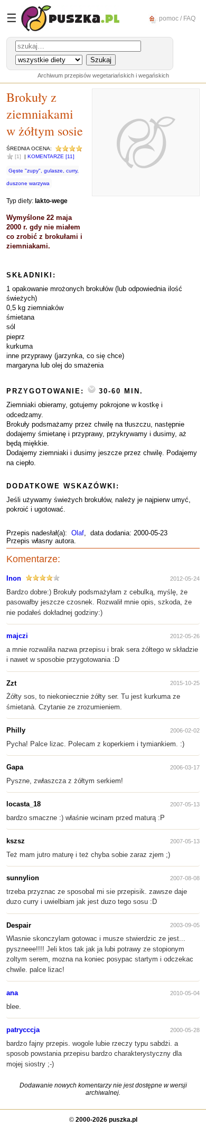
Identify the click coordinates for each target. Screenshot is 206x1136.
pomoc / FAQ (176, 18)
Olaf (77, 533)
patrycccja (23, 1030)
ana (12, 993)
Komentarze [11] (50, 156)
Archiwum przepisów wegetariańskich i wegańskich (103, 75)
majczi (17, 636)
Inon (13, 578)
